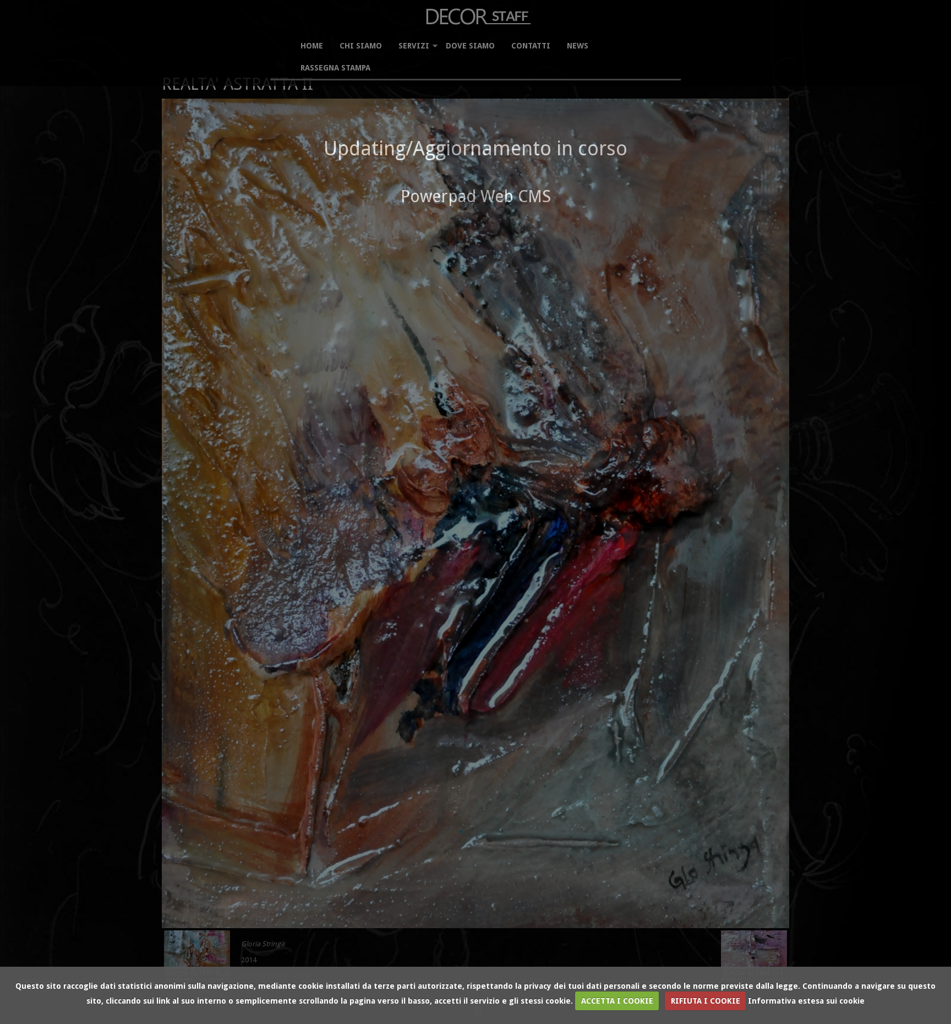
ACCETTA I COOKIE (617, 1000)
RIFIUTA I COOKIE (705, 1000)
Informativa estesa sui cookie (806, 1000)
